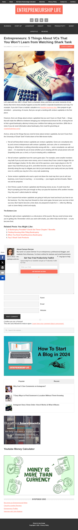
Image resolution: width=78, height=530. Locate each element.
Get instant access (39, 271)
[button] (39, 258)
